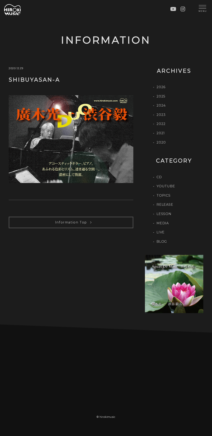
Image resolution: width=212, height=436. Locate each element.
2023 (161, 115)
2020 (161, 142)
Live (161, 232)
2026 (161, 87)
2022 (161, 124)
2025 (161, 96)
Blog (162, 242)
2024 (161, 105)
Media (163, 223)
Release (165, 205)
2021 (161, 133)
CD (159, 177)
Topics (164, 195)
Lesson (164, 214)
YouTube (166, 186)
